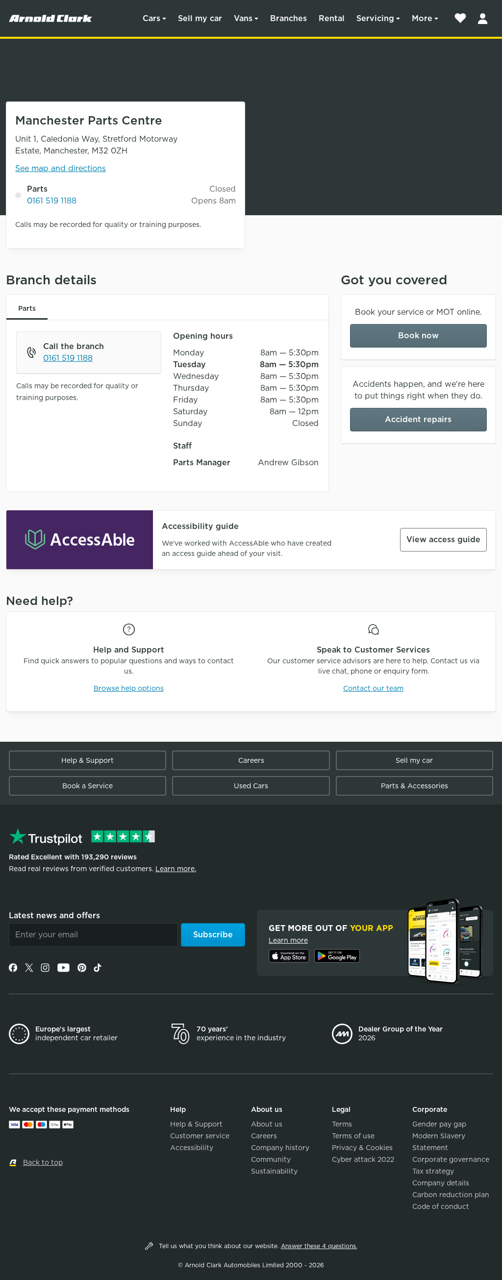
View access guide (443, 539)
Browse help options (129, 688)
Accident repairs (418, 419)
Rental (332, 18)
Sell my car (200, 18)
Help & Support (87, 760)
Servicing (375, 18)
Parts (27, 308)
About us (266, 1124)
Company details (440, 1183)
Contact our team (373, 688)
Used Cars (251, 786)
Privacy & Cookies (362, 1148)
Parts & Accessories (414, 786)
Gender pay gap (439, 1124)
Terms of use (353, 1136)
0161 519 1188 (51, 200)
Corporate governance (450, 1159)
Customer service (199, 1136)
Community (271, 1159)
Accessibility (191, 1148)
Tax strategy (433, 1171)
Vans (243, 18)
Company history (280, 1148)
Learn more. (175, 869)
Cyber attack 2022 (363, 1159)
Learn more (288, 940)
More (422, 18)
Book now (418, 335)
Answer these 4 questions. (319, 1246)
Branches (288, 18)
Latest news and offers (54, 915)
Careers (251, 760)
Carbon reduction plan (450, 1195)
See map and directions (60, 168)
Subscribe (213, 934)
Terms (342, 1124)
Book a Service (87, 786)
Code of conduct (440, 1206)
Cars (151, 18)
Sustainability (274, 1171)
